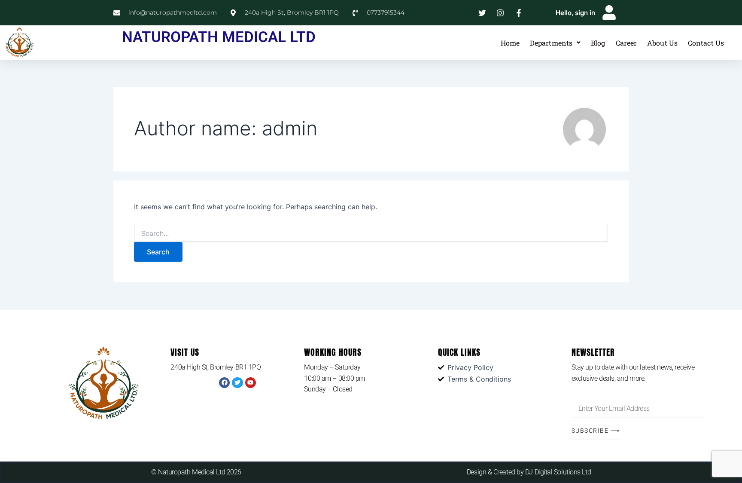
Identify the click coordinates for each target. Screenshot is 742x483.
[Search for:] (371, 233)
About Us (662, 42)
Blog (598, 42)
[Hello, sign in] (609, 12)
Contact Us (706, 42)
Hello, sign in (575, 13)
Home (510, 42)
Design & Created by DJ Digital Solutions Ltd (529, 472)
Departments (551, 42)
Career (626, 42)
